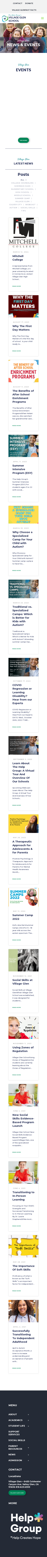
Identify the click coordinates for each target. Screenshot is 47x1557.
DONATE (29, 3)
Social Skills (16, 1440)
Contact (17, 3)
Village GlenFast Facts (24, 10)
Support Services (14, 1433)
